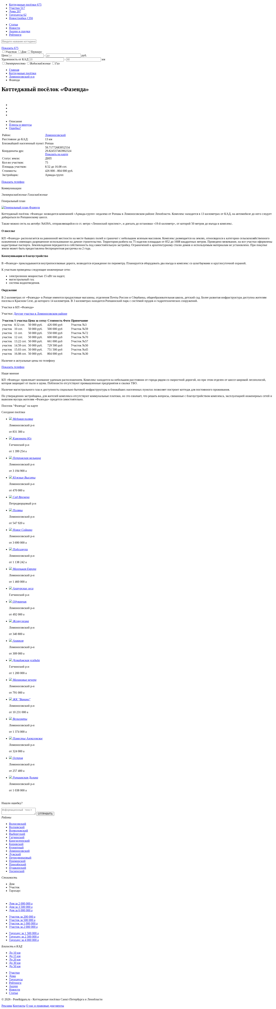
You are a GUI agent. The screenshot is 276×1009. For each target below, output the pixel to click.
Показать (10, 48)
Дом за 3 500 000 (20, 906)
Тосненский (16, 871)
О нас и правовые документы (45, 1005)
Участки (17, 8)
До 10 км (14, 952)
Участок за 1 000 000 (23, 923)
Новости (14, 28)
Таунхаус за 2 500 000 (24, 936)
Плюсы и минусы (20, 124)
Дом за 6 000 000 (20, 910)
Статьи (13, 24)
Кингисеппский (19, 840)
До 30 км (14, 962)
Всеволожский (18, 830)
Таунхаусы (17, 14)
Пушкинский (17, 867)
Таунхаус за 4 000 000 (24, 940)
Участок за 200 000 (22, 916)
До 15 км (14, 956)
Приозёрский (17, 864)
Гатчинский (16, 837)
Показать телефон (13, 181)
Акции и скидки (19, 31)
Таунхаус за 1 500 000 (24, 933)
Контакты (19, 1005)
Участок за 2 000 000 (23, 926)
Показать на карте (56, 154)
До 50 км (14, 966)
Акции (13, 986)
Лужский (15, 854)
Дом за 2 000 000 (20, 903)
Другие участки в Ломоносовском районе (40, 313)
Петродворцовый (20, 857)
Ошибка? (15, 128)
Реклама (7, 1005)
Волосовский (17, 823)
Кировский (16, 844)
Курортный (16, 847)
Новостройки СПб (21, 18)
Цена (5, 55)
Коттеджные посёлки (25, 4)
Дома (15, 11)
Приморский (17, 861)
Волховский (17, 827)
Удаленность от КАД (15, 59)
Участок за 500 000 (22, 920)
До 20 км (14, 959)
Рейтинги (15, 34)
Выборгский (17, 834)
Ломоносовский (55, 135)
